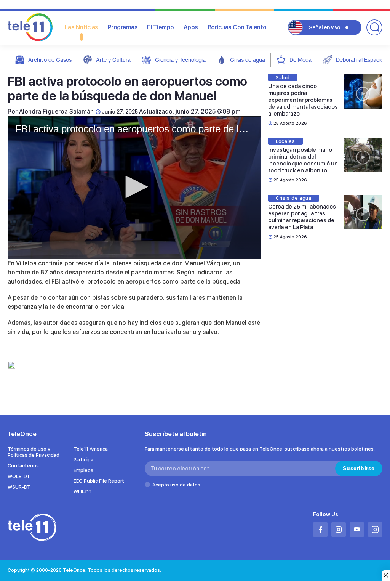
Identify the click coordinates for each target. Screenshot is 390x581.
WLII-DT (83, 491)
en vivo (324, 27)
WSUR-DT (19, 487)
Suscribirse (359, 468)
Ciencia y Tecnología (180, 59)
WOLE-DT (19, 476)
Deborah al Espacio (360, 59)
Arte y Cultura (113, 59)
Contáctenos (23, 466)
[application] (134, 187)
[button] (134, 187)
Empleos (83, 470)
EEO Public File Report (99, 481)
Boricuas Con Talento (237, 27)
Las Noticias (81, 27)
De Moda (300, 59)
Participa (83, 459)
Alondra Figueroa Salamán (56, 111)
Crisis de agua (247, 59)
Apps (191, 27)
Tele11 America (91, 449)
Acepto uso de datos (176, 485)
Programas (123, 27)
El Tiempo (160, 27)
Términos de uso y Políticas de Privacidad (33, 452)
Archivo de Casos (50, 59)
